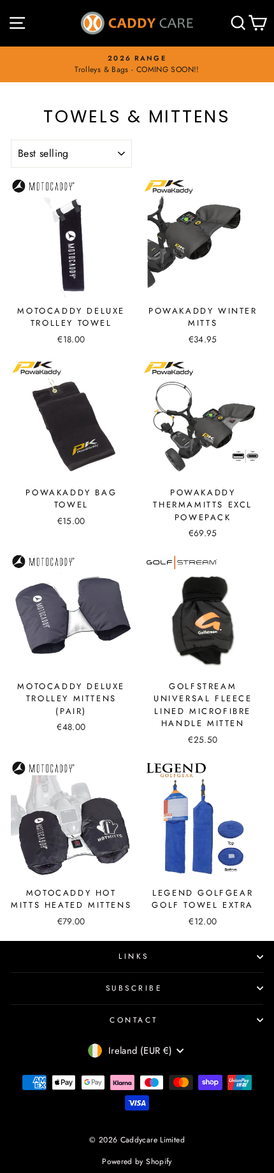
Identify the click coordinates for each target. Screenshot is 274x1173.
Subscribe (134, 987)
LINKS (134, 956)
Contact (134, 1019)
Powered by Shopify (137, 1161)
